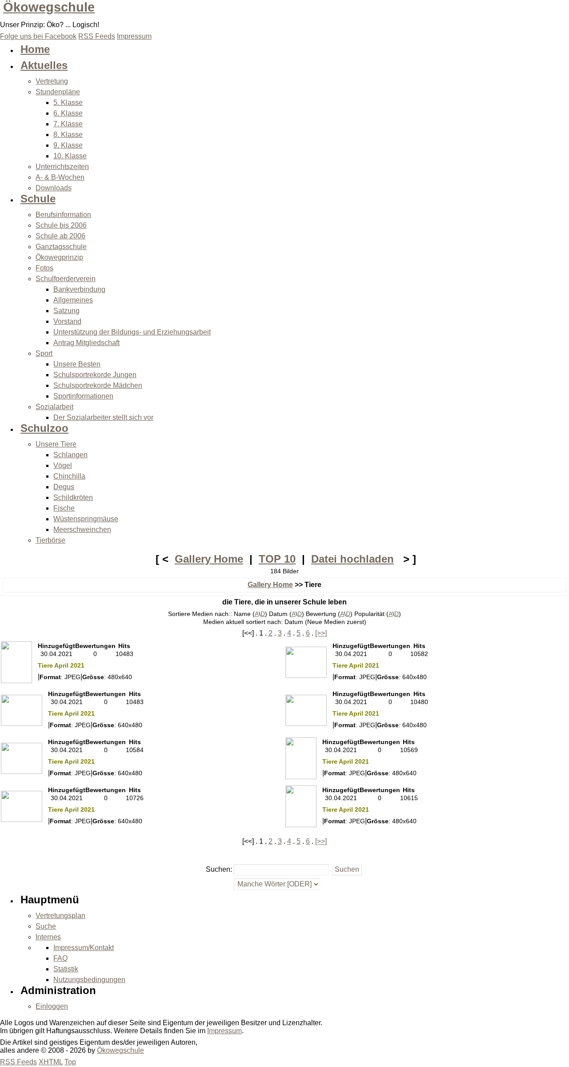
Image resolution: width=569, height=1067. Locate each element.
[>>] (321, 633)
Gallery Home (209, 559)
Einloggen (52, 1006)
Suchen (218, 869)
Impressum (224, 1031)
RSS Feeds (18, 1062)
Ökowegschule (49, 7)
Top (70, 1062)
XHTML (51, 1062)
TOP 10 (277, 559)
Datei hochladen (352, 559)
